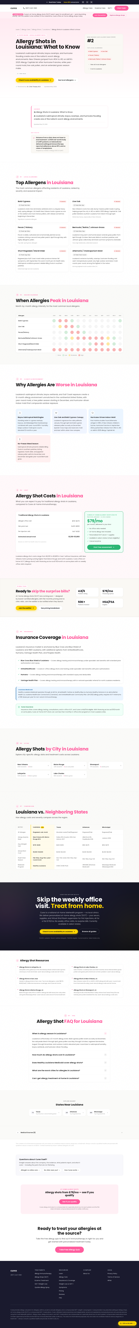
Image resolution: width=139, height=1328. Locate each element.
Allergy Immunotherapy (43, 1274)
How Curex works (70, 1170)
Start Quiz (121, 8)
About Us (86, 1274)
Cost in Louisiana (96, 69)
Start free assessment (103, 547)
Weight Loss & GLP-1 (66, 1284)
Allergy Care (87, 8)
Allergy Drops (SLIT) (41, 1277)
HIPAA (109, 1280)
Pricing (61, 1291)
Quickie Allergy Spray (42, 1287)
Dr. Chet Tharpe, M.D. (34, 87)
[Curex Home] (15, 8)
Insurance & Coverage (67, 1280)
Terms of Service (114, 1277)
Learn (18, 30)
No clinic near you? (51, 1170)
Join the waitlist (100, 15)
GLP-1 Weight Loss (41, 1284)
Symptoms (63, 1287)
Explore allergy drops (117, 15)
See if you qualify (69, 1202)
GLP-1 (110, 8)
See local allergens (66, 80)
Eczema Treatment (42, 1280)
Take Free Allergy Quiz (69, 1249)
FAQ (60, 1298)
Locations (46, 30)
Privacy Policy (112, 1274)
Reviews (62, 1294)
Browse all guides (89, 931)
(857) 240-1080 (30, 8)
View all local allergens (98, 64)
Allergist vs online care (29, 1170)
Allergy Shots (36, 30)
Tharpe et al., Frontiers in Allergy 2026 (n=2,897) (49, 150)
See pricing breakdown (50, 608)
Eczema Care (100, 8)
